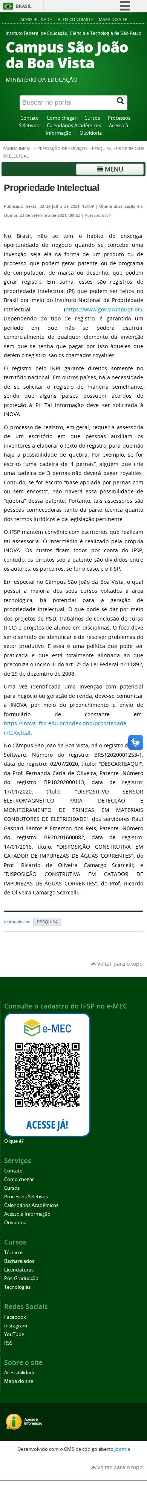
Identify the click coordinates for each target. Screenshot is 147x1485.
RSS (8, 1343)
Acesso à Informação (27, 1214)
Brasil (24, 6)
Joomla (122, 1449)
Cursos (92, 118)
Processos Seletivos (26, 1196)
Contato (29, 118)
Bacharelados (19, 1261)
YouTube (14, 1334)
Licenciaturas (19, 1270)
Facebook (15, 1317)
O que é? (14, 1141)
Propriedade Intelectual (51, 187)
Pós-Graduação (21, 1278)
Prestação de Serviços (62, 148)
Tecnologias (17, 1287)
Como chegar (62, 118)
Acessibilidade (36, 19)
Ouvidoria (91, 133)
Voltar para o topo (119, 963)
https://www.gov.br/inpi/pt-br (103, 309)
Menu (113, 169)
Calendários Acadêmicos (74, 125)
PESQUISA (102, 148)
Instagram (15, 1326)
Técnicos (13, 1252)
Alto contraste (75, 19)
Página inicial (18, 148)
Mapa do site (113, 19)
